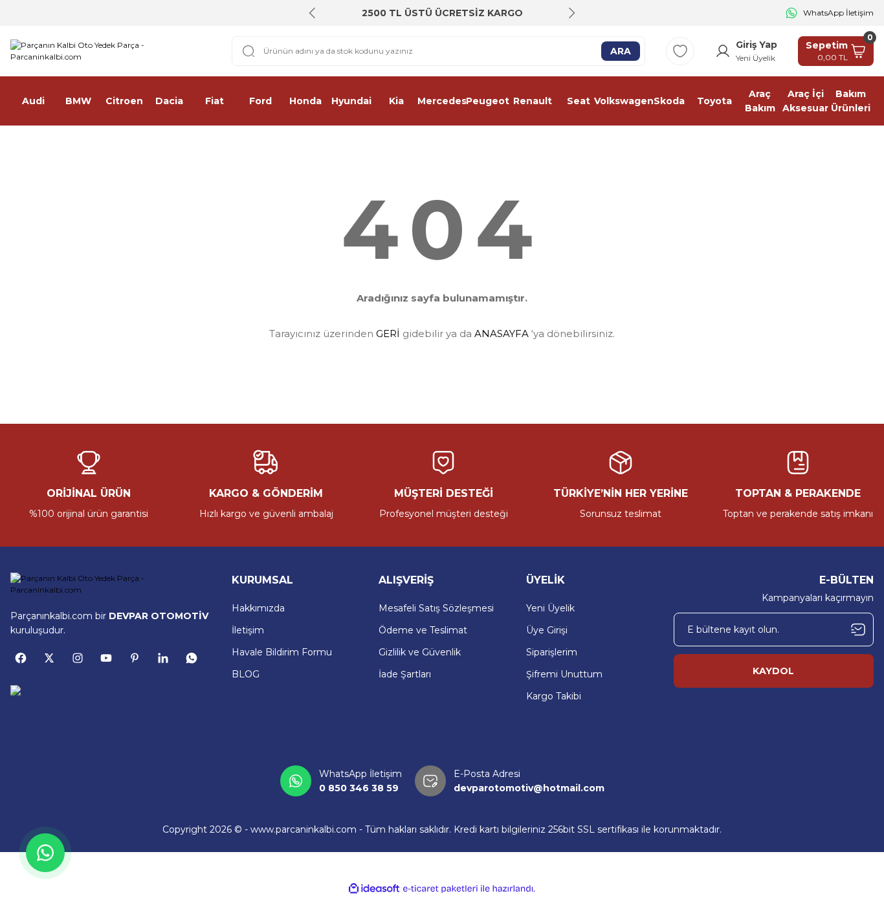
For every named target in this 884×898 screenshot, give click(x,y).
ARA (620, 51)
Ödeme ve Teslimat (423, 630)
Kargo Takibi (553, 696)
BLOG (246, 674)
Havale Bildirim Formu (282, 652)
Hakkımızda (258, 608)
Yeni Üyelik (550, 608)
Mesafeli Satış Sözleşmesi (436, 608)
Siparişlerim (551, 652)
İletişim (248, 630)
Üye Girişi (547, 630)
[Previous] (312, 13)
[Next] (571, 13)
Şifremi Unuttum (564, 674)
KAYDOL (773, 671)
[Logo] (110, 51)
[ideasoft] (374, 888)
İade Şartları (405, 674)
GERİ (388, 333)
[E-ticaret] (440, 889)
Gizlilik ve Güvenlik (420, 652)
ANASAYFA (501, 333)
